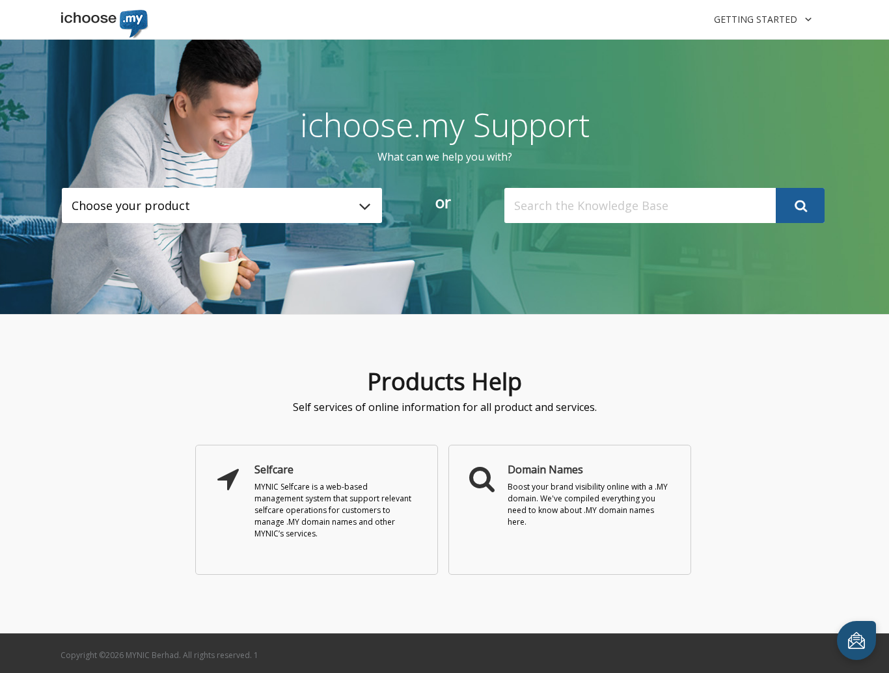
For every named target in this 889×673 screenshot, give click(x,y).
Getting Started (757, 19)
